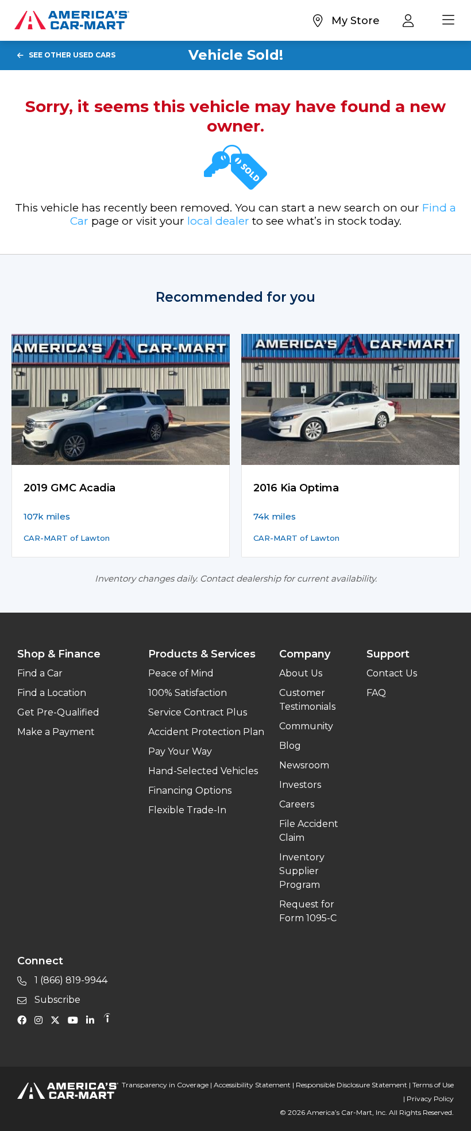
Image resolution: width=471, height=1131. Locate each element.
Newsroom (304, 765)
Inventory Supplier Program (302, 871)
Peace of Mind (181, 673)
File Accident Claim (308, 830)
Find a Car (40, 673)
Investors (300, 784)
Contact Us (391, 673)
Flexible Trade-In (187, 810)
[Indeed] (106, 1019)
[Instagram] (41, 1019)
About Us (300, 673)
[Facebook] (24, 1019)
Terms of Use (433, 1084)
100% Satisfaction (187, 692)
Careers (296, 804)
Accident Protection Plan (206, 731)
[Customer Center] (411, 20)
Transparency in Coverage (165, 1084)
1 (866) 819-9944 (69, 980)
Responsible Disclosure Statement (351, 1084)
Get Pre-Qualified (58, 712)
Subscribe (56, 999)
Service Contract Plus (197, 712)
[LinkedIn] (93, 1019)
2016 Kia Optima (296, 488)
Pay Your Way (180, 751)
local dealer (218, 221)
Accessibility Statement (252, 1084)
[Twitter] (58, 1019)
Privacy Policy (430, 1098)
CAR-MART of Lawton (67, 538)
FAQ (376, 692)
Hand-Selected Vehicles (203, 770)
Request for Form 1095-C (308, 911)
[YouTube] (76, 1019)
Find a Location (51, 692)
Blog (290, 745)
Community (306, 726)
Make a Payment (56, 731)
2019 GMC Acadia (69, 488)
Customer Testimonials (307, 699)
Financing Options (189, 790)
